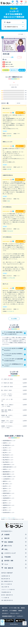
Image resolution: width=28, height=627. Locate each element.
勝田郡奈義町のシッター (9, 474)
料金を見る (5, 70)
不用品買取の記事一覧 (6, 592)
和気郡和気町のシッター (9, 512)
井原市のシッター (7, 450)
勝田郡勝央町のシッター (9, 471)
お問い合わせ (5, 610)
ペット (9, 517)
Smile (8, 201)
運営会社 (23, 607)
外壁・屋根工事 (8, 568)
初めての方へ (5, 607)
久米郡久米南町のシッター (9, 476)
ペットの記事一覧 (5, 597)
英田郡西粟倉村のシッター (9, 440)
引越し (6, 549)
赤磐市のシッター (7, 443)
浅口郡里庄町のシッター (9, 445)
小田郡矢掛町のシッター (9, 464)
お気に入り (21, 3)
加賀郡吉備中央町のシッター (10, 467)
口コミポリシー (5, 613)
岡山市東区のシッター (8, 459)
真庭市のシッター (7, 507)
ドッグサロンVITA (11, 278)
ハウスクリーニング (10, 553)
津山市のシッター (7, 495)
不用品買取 (7, 557)
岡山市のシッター (7, 452)
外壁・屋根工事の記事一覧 (7, 600)
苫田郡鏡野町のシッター (9, 498)
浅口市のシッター (7, 447)
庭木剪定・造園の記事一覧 (7, 595)
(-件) (12, 57)
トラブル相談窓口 (13, 610)
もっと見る (14, 318)
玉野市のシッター (7, 491)
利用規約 (20, 610)
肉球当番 (6, 54)
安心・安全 (12, 4)
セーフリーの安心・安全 (14, 607)
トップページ (3, 517)
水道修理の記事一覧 (5, 576)
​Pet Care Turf (10, 231)
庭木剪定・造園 (8, 560)
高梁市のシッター (7, 488)
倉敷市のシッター (7, 481)
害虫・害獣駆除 (8, 542)
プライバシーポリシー (15, 613)
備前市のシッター (7, 503)
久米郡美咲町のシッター (9, 479)
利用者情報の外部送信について (8, 616)
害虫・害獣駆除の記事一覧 (7, 581)
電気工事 (6, 538)
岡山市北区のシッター (8, 455)
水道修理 (6, 534)
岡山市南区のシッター (8, 462)
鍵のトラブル (8, 546)
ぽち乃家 (9, 135)
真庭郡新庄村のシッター (9, 505)
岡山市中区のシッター (8, 457)
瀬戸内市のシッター (8, 483)
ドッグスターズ (10, 311)
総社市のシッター (7, 486)
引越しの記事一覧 (5, 586)
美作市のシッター (7, 510)
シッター (5, 131)
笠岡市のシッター (7, 469)
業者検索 (17, 4)
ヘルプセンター (20, 616)
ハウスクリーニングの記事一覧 (7, 589)
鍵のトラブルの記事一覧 (6, 584)
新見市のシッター (7, 500)
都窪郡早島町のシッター (9, 493)
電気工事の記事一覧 (5, 578)
